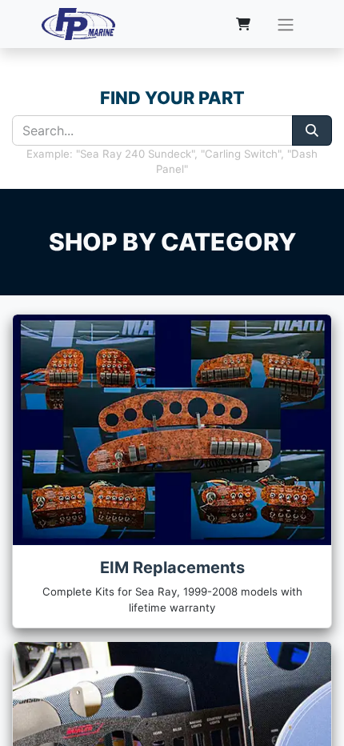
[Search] (312, 130)
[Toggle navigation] (285, 24)
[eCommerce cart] (243, 24)
